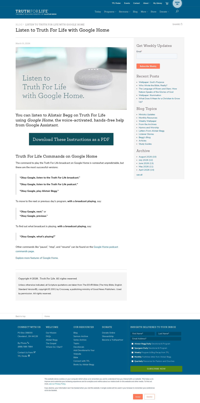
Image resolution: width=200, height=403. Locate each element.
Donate (163, 11)
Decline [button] (149, 397)
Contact (136, 3)
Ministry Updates (147, 114)
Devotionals (78, 347)
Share (176, 24)
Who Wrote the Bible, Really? (153, 85)
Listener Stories (146, 134)
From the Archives (148, 124)
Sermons (123, 11)
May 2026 (146, 166)
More (143, 11)
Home (47, 316)
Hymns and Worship (149, 127)
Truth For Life (36, 12)
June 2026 (146, 163)
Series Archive (79, 340)
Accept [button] (137, 397)
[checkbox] (155, 352)
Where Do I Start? (54, 347)
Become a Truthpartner (112, 340)
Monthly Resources (148, 117)
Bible (75, 357)
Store (153, 11)
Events (127, 3)
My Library (157, 3)
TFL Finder (116, 3)
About (145, 3)
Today (98, 11)
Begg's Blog (144, 137)
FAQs (48, 336)
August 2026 (147, 156)
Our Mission (51, 332)
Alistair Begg (51, 340)
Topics (76, 343)
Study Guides (145, 143)
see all (139, 174)
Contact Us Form (25, 352)
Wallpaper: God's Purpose (151, 82)
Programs (109, 11)
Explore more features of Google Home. (37, 258)
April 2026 (146, 169)
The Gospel (51, 343)
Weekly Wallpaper (147, 121)
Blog (135, 11)
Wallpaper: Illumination (150, 95)
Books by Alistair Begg (83, 364)
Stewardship (108, 336)
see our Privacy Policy (57, 384)
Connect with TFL (81, 361)
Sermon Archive (80, 336)
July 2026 (146, 160)
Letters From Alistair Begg (151, 130)
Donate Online (108, 332)
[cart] (167, 3)
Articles (142, 140)
